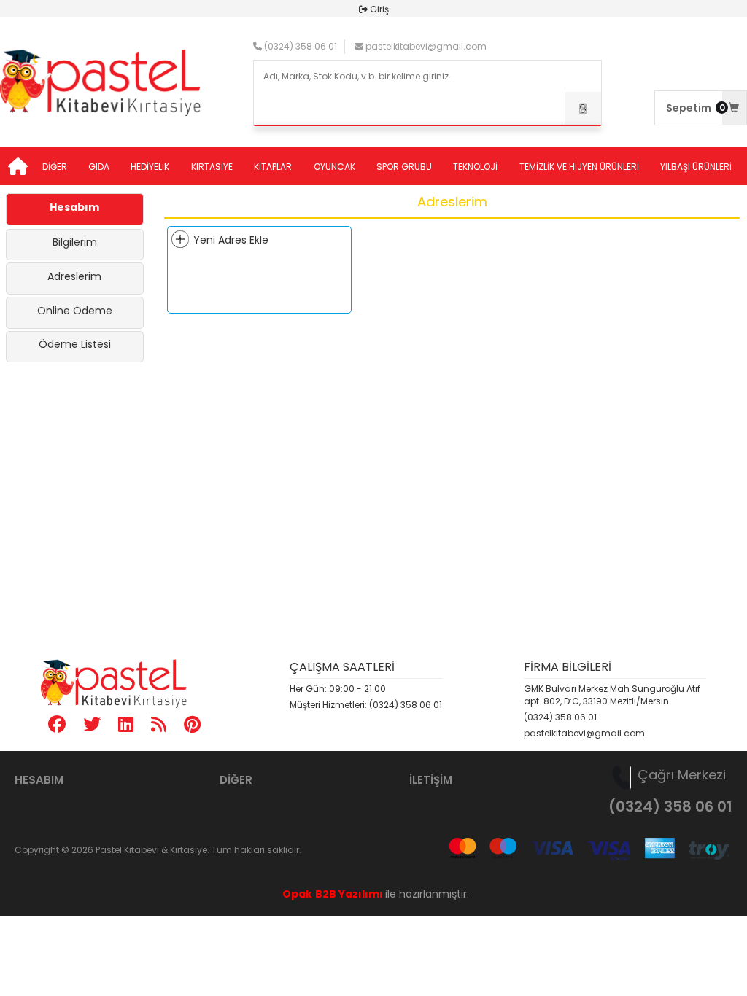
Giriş (379, 9)
